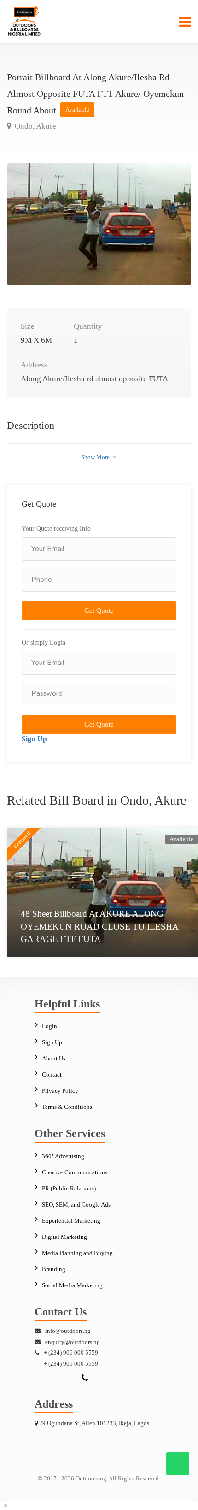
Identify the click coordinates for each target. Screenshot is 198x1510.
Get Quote (99, 610)
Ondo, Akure (34, 126)
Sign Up (34, 739)
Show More (96, 457)
